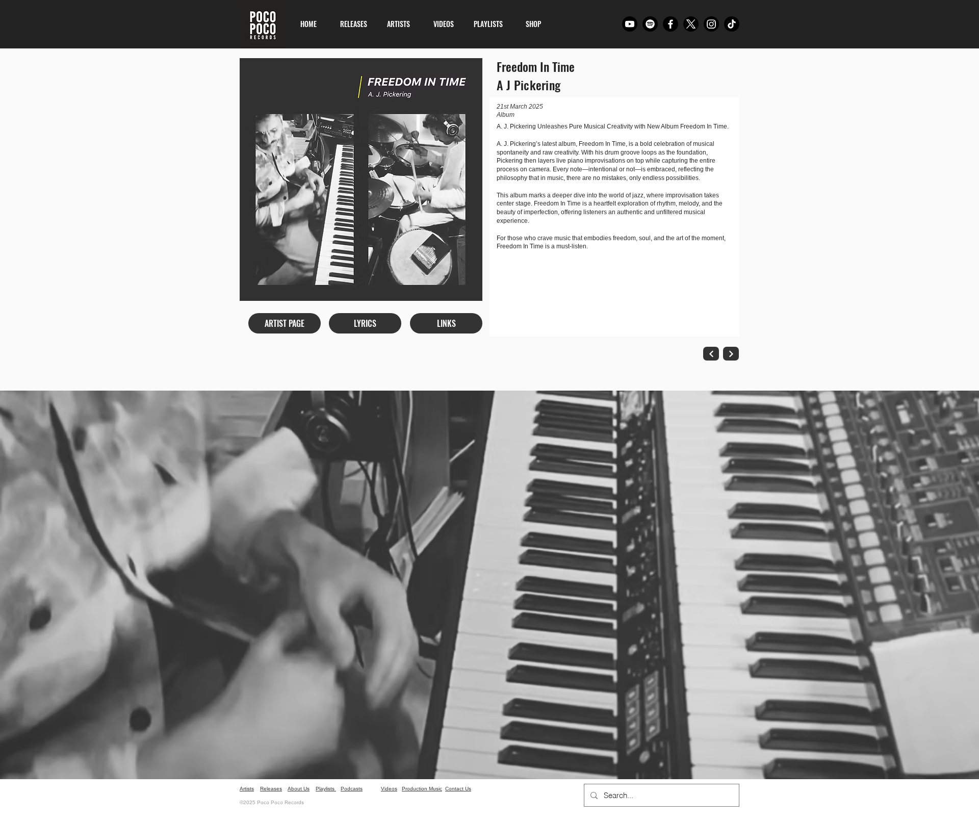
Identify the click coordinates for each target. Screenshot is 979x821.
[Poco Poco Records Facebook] (670, 24)
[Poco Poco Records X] (691, 24)
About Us (299, 788)
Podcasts (352, 788)
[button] (365, 323)
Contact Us (458, 788)
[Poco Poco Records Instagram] (711, 24)
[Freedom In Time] (711, 354)
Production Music (422, 788)
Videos (389, 788)
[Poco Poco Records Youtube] (629, 24)
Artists (247, 788)
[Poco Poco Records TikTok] (731, 24)
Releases (271, 788)
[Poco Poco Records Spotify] (650, 24)
